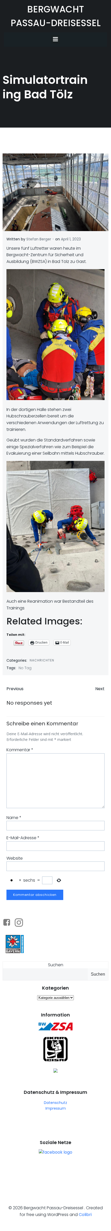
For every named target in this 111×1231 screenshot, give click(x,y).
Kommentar (19, 750)
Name (13, 818)
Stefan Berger (38, 239)
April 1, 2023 (71, 239)
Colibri (85, 1215)
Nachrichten (42, 660)
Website (14, 858)
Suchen (55, 965)
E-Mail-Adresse (22, 838)
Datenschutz (55, 1102)
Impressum (55, 1108)
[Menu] (55, 39)
